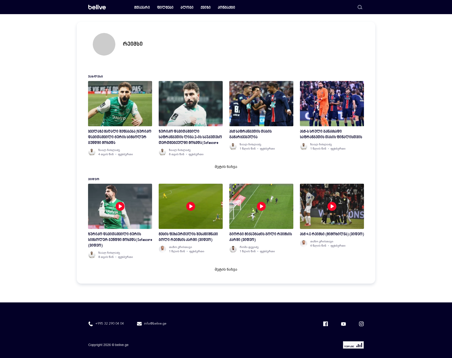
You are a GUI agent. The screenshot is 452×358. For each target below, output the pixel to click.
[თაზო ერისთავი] (162, 249)
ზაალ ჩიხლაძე (109, 150)
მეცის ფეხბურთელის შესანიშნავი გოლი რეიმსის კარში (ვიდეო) (188, 237)
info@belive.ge (155, 323)
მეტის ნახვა (226, 166)
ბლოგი (187, 8)
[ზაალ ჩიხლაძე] (92, 152)
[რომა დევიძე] (233, 249)
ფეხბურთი (125, 154)
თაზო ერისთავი (180, 247)
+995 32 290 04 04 (109, 323)
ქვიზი (206, 8)
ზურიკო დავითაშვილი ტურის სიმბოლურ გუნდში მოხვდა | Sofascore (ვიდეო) (120, 240)
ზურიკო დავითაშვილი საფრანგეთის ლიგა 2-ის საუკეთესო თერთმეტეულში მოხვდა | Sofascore (190, 137)
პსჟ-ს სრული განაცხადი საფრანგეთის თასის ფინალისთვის (331, 134)
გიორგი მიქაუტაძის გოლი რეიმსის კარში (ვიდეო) (260, 237)
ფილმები (165, 8)
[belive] (97, 7)
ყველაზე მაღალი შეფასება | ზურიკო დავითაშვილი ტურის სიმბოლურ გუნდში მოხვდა (119, 137)
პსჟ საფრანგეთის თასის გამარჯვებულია (250, 134)
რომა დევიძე (249, 247)
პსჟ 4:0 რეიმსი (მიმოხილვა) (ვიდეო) (332, 234)
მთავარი (142, 8)
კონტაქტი (226, 8)
